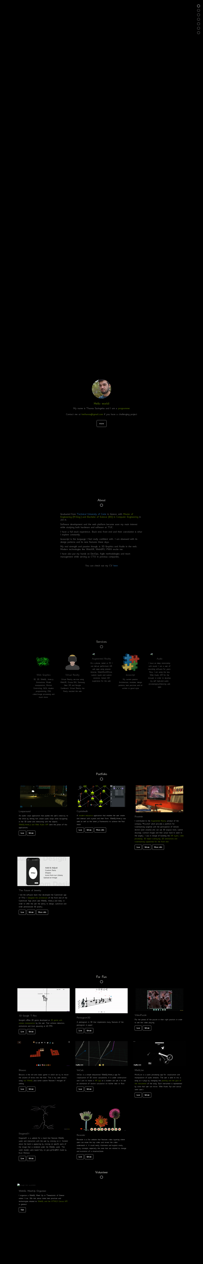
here (115, 565)
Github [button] (31, 833)
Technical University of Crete (91, 513)
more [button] (101, 423)
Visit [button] (22, 1210)
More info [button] (100, 830)
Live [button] (22, 833)
